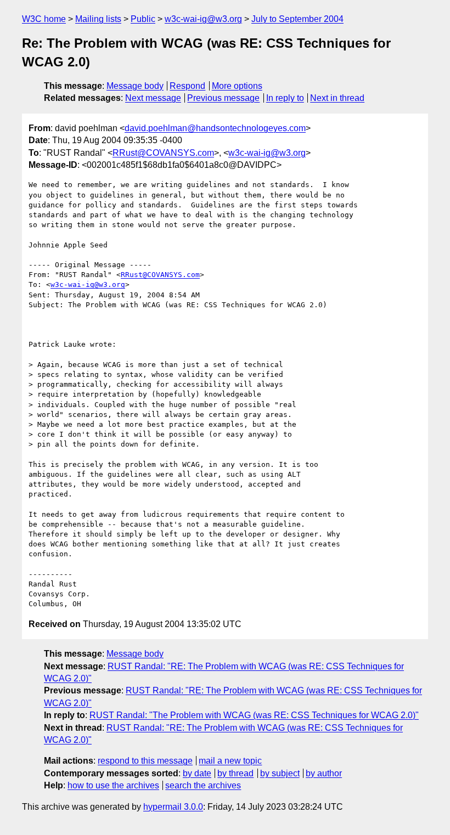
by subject (280, 773)
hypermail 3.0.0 (173, 806)
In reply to (285, 98)
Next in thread (337, 98)
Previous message (223, 98)
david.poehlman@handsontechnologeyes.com (215, 128)
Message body (135, 86)
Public (143, 19)
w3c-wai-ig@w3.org (203, 19)
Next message (153, 98)
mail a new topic (230, 760)
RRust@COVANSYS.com (163, 152)
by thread (235, 773)
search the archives (203, 785)
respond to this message (145, 760)
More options (237, 86)
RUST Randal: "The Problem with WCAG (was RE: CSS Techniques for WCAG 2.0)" (254, 715)
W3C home (44, 19)
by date (197, 773)
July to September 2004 (297, 19)
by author (324, 773)
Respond (187, 86)
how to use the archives (113, 785)
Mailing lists (98, 19)
